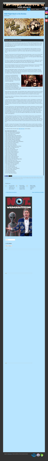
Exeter (8, 177)
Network (37, 9)
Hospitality (14, 9)
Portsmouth (11, 178)
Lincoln (19, 177)
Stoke (17, 178)
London (25, 177)
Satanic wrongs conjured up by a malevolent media (33, 187)
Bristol (38, 177)
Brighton (35, 177)
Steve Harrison (6, 15)
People (29, 9)
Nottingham (38, 177)
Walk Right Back (21, 128)
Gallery (25, 9)
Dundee (5, 177)
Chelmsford (41, 177)
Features (10, 9)
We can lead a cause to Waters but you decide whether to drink (22, 187)
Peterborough (6, 178)
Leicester (15, 177)
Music (17, 177)
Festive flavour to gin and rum (11, 192)
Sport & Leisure (20, 9)
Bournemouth (31, 177)
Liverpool (21, 177)
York (22, 178)
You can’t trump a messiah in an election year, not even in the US (12, 187)
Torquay (19, 178)
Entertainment (13, 177)
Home (6, 9)
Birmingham (27, 177)
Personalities (20, 177)
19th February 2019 (12, 15)
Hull (13, 177)
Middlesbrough (28, 177)
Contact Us (33, 9)
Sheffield (14, 178)
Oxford (41, 177)
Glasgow (11, 177)
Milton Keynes (33, 177)
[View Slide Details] (23, 249)
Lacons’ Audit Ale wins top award (38, 192)
